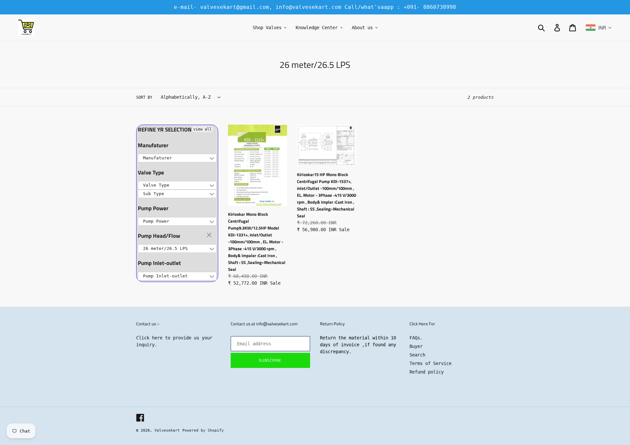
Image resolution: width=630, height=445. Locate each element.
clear (210, 235)
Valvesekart (167, 430)
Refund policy (427, 371)
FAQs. (416, 337)
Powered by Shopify (203, 430)
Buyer (416, 346)
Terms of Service (431, 363)
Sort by (144, 97)
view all (202, 129)
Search (417, 354)
